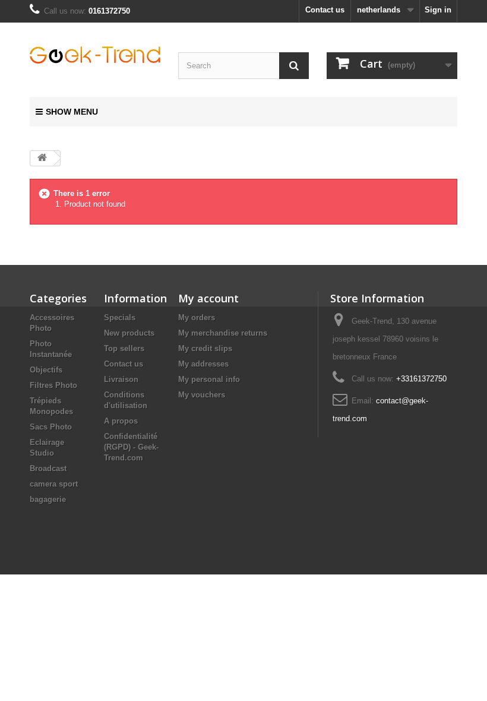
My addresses (203, 363)
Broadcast (48, 468)
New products (129, 333)
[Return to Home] (42, 158)
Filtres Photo (53, 385)
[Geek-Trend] (95, 55)
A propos (121, 420)
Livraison (121, 379)
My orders (196, 317)
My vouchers (201, 394)
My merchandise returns (222, 333)
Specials (119, 317)
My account (208, 298)
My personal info (209, 379)
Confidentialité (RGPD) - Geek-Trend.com (131, 447)
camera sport (54, 483)
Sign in (438, 9)
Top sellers (124, 348)
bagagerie (48, 499)
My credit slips (205, 348)
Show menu (72, 111)
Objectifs (46, 369)
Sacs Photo (51, 426)
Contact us (324, 9)
